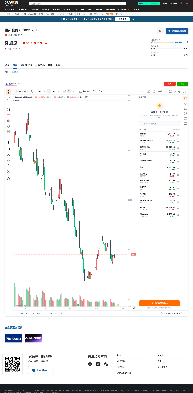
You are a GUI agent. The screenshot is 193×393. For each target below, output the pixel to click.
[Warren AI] (185, 123)
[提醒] (185, 103)
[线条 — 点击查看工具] (8, 98)
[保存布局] (148, 91)
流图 (6, 72)
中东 (90, 14)
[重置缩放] (82, 303)
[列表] (185, 108)
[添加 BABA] (178, 188)
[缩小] (67, 303)
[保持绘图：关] (8, 154)
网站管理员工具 (124, 373)
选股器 (17, 14)
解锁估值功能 (180, 42)
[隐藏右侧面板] (136, 202)
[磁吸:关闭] (8, 149)
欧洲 (84, 14)
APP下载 (121, 361)
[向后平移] (74, 303)
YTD (45, 313)
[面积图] (64, 91)
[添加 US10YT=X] (178, 202)
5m (39, 91)
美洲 (78, 14)
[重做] (105, 91)
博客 (119, 355)
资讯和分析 (26, 64)
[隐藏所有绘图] (8, 165)
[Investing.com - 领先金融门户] (11, 3)
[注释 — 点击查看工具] (8, 142)
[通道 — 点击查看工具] (8, 104)
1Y (51, 313)
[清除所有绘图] (8, 178)
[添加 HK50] (178, 148)
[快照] (170, 91)
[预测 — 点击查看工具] (8, 131)
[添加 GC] (178, 168)
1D (49, 91)
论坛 (58, 64)
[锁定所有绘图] (8, 160)
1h (44, 91)
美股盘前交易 (43, 14)
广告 (159, 361)
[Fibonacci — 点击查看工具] (8, 115)
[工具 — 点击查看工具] (8, 136)
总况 (7, 64)
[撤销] (100, 91)
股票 (8, 14)
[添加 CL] (178, 155)
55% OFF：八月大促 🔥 (148, 3)
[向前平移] (78, 303)
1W (21, 313)
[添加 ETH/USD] (178, 215)
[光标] (8, 92)
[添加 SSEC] (178, 135)
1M (54, 91)
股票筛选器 (110, 9)
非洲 (102, 14)
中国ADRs (70, 14)
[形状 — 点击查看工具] (8, 109)
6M (38, 313)
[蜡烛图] (69, 91)
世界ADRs (60, 14)
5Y (56, 313)
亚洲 (96, 14)
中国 (24, 14)
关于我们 (161, 355)
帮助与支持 (162, 367)
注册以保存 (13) (161, 303)
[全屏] (184, 91)
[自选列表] (185, 98)
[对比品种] (33, 91)
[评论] (185, 118)
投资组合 (121, 367)
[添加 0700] (178, 195)
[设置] (134, 308)
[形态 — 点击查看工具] (8, 126)
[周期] (58, 91)
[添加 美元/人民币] (178, 182)
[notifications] (181, 3)
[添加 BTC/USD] (178, 208)
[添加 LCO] (178, 162)
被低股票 (118, 14)
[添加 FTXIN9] (178, 141)
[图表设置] (180, 91)
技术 (50, 64)
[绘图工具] (13, 202)
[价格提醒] (94, 91)
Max (62, 313)
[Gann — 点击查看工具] (8, 120)
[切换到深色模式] (175, 91)
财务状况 (40, 64)
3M (32, 313)
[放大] (71, 303)
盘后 (53, 14)
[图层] (8, 171)
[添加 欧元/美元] (178, 175)
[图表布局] (141, 91)
